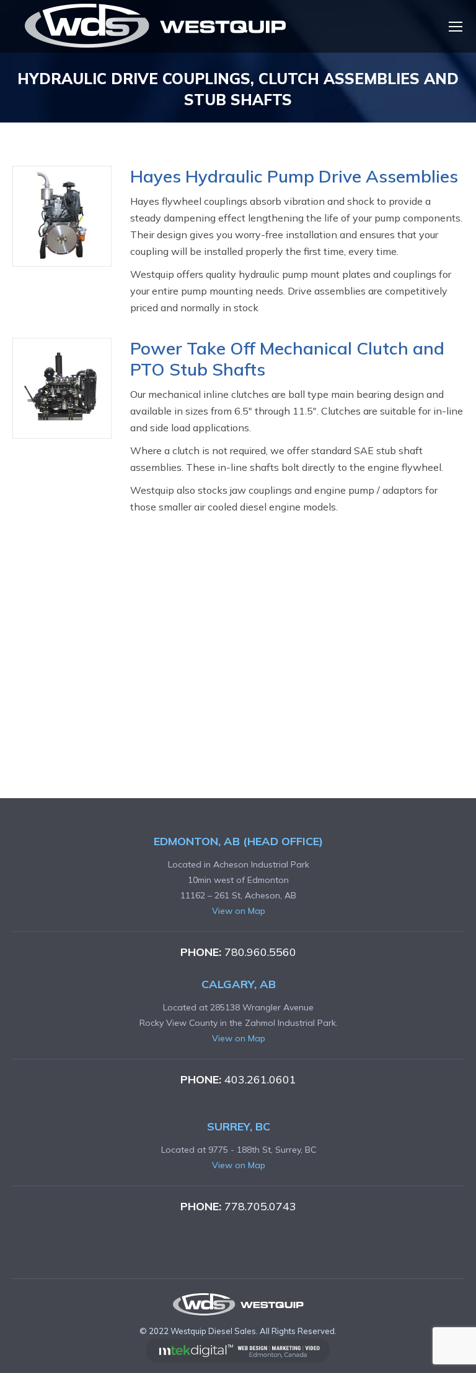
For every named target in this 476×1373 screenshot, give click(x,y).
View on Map (238, 910)
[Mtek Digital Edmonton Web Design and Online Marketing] (238, 1359)
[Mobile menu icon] (455, 27)
